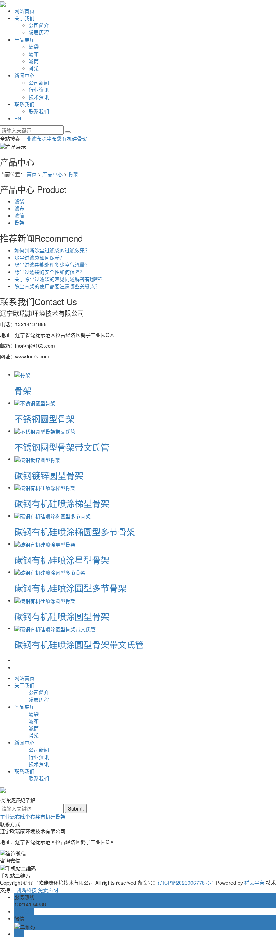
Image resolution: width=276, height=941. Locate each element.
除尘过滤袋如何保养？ (39, 257)
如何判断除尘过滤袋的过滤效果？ (52, 250)
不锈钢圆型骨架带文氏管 (61, 447)
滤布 (34, 53)
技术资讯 (39, 96)
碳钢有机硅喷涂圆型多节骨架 (70, 587)
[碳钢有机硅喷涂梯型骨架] (44, 487)
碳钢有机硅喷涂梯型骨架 (61, 503)
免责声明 (48, 889)
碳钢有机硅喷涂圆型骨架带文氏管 (79, 644)
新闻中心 (24, 75)
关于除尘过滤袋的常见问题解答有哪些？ (59, 278)
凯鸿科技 (27, 889)
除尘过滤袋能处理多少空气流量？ (52, 264)
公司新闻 (39, 82)
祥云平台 (254, 882)
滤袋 (34, 46)
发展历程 (39, 32)
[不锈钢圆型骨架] (34, 402)
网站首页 (24, 10)
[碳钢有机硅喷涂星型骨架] (44, 543)
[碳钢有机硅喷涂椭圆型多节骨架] (52, 515)
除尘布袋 (52, 138)
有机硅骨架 (74, 138)
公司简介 (39, 25)
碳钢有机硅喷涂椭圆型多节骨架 (74, 531)
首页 (32, 173)
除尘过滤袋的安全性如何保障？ (49, 271)
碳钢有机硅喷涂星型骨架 (61, 559)
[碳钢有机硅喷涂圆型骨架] (44, 600)
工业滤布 (32, 138)
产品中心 (52, 173)
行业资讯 (39, 89)
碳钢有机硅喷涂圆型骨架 (61, 616)
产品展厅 (24, 39)
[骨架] (22, 374)
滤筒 (34, 61)
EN (17, 118)
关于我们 (24, 18)
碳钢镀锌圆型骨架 (48, 475)
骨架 (34, 68)
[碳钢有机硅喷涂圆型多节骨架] (50, 571)
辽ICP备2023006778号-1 (186, 882)
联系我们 (24, 104)
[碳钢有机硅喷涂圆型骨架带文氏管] (55, 628)
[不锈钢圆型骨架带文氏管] (44, 430)
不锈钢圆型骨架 (44, 418)
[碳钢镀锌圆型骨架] (37, 458)
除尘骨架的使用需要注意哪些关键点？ (57, 286)
